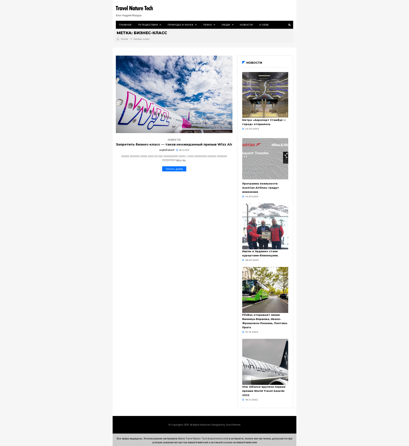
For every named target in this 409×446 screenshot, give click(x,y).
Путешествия (148, 24)
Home (124, 39)
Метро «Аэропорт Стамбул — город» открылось (264, 122)
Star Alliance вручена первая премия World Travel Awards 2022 (263, 391)
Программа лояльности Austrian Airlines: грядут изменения (260, 187)
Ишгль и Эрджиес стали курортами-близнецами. (260, 253)
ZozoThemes (233, 424)
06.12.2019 (184, 150)
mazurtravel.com (217, 438)
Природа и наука (181, 24)
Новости (246, 24)
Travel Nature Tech (196, 438)
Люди (226, 24)
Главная (125, 24)
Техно (207, 24)
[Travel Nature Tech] (135, 8)
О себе (264, 24)
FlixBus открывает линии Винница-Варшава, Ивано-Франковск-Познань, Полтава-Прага (265, 321)
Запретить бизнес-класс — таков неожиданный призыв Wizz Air (174, 144)
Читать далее (174, 169)
